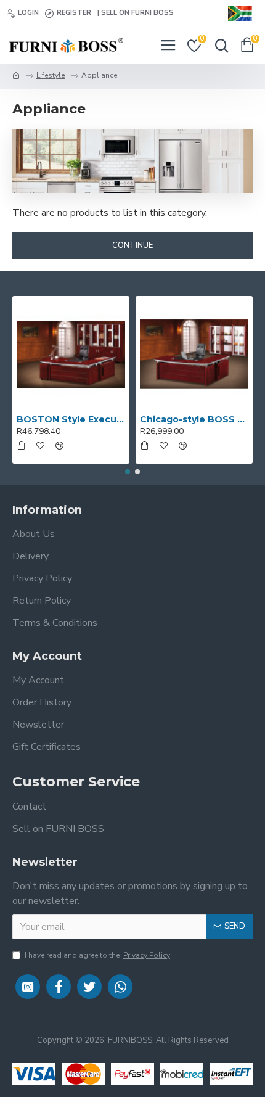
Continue (132, 245)
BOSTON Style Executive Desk (71, 419)
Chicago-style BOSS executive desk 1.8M (194, 419)
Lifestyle (50, 75)
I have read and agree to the (97, 955)
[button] (127, 471)
